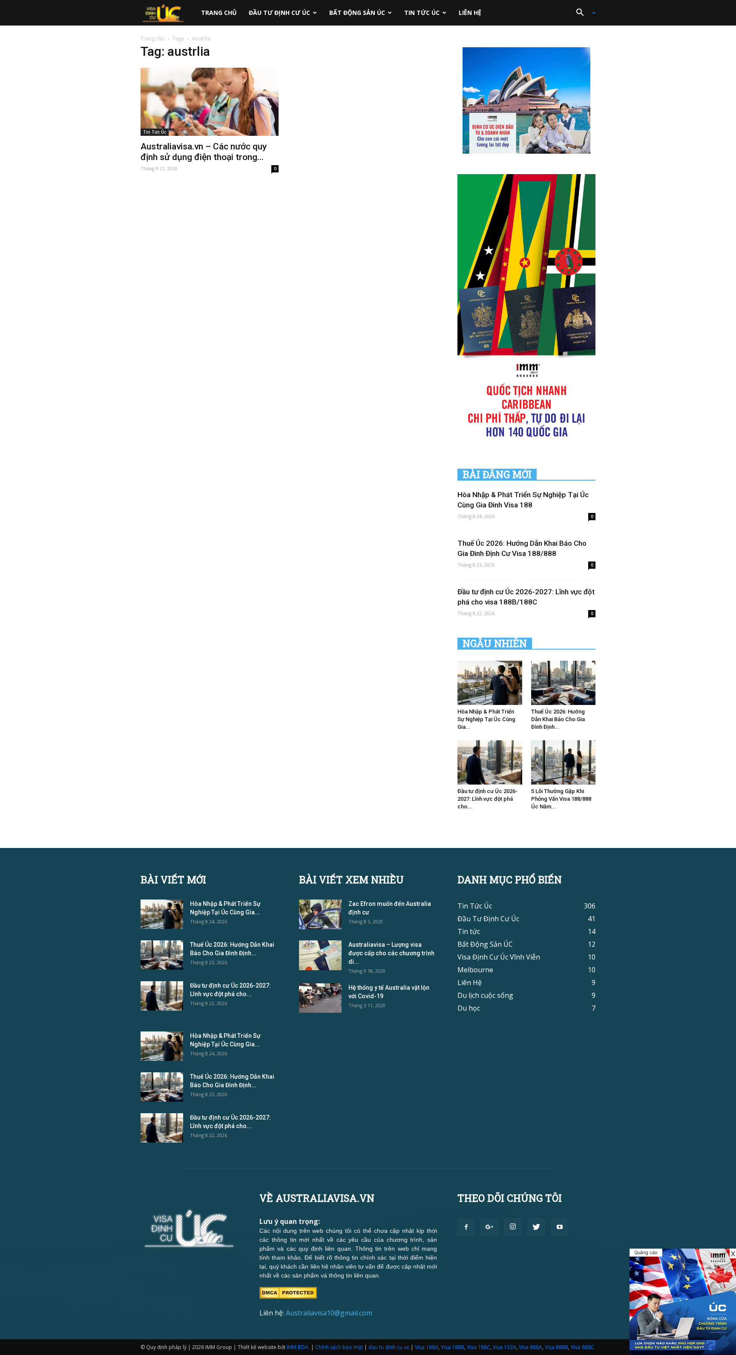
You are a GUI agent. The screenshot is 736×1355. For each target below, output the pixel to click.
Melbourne (475, 969)
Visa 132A (504, 1347)
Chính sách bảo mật (339, 1347)
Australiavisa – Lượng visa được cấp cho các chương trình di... (391, 953)
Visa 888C (582, 1347)
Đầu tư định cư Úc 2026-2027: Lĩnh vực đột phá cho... (487, 799)
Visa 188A (426, 1347)
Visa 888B (556, 1347)
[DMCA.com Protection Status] (288, 1292)
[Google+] (489, 1227)
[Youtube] (559, 1227)
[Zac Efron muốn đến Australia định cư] (320, 914)
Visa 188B (452, 1347)
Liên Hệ (470, 13)
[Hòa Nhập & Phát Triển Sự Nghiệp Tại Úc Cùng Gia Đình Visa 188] (489, 683)
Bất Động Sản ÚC (357, 13)
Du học (468, 1008)
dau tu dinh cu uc (388, 1347)
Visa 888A (530, 1347)
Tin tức (468, 931)
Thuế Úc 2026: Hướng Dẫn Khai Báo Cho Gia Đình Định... (558, 719)
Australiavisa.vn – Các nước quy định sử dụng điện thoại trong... (204, 151)
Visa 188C (478, 1347)
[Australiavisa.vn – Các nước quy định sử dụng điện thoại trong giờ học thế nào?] (210, 102)
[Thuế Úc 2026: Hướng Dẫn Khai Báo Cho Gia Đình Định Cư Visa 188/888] (563, 683)
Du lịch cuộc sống (485, 995)
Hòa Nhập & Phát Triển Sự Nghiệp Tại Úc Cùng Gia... (486, 719)
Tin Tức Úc (422, 13)
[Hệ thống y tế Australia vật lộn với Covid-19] (320, 998)
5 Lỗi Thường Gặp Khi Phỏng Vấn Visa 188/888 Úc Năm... (561, 799)
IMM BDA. (298, 1347)
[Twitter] (536, 1227)
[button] (582, 13)
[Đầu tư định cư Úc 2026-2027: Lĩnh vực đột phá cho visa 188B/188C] (489, 762)
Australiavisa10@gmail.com (329, 1313)
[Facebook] (465, 1227)
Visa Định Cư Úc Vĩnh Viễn (498, 957)
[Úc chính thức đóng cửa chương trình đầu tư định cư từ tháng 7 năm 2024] (683, 1302)
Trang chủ (219, 13)
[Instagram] (512, 1226)
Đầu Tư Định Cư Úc (279, 13)
